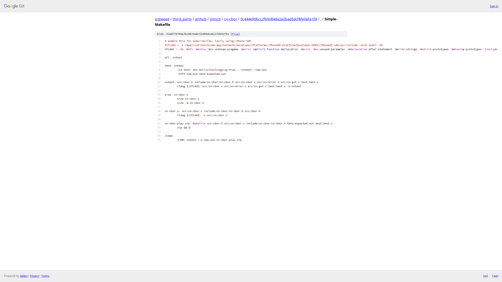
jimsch (215, 19)
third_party (182, 19)
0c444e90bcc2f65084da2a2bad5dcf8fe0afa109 (278, 19)
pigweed (162, 19)
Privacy (34, 276)
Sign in (494, 6)
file (235, 34)
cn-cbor (230, 19)
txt (485, 275)
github (200, 19)
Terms (45, 276)
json (495, 275)
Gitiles (23, 276)
